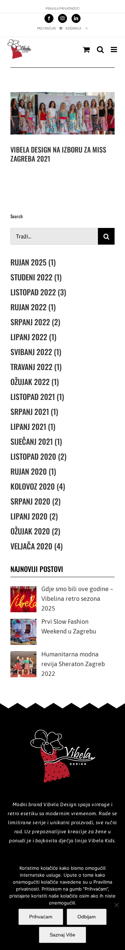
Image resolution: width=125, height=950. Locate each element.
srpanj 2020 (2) (35, 501)
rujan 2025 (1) (33, 262)
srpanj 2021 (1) (34, 411)
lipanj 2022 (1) (33, 336)
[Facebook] (48, 18)
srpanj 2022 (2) (35, 321)
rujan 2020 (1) (33, 471)
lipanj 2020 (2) (34, 516)
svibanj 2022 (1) (35, 351)
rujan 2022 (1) (33, 306)
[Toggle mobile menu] (114, 49)
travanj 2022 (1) (35, 366)
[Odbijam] (116, 904)
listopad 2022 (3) (38, 291)
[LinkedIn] (76, 18)
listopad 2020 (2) (38, 456)
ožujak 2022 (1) (34, 381)
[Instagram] (62, 18)
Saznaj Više (62, 934)
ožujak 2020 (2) (35, 531)
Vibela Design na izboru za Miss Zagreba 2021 (58, 154)
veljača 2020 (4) (36, 545)
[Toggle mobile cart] (86, 49)
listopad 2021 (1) (37, 396)
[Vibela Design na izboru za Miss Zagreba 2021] (62, 113)
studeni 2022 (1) (35, 276)
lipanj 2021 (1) (32, 426)
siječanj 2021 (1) (36, 441)
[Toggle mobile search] (100, 49)
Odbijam (86, 916)
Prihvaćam (40, 916)
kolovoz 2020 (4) (37, 486)
